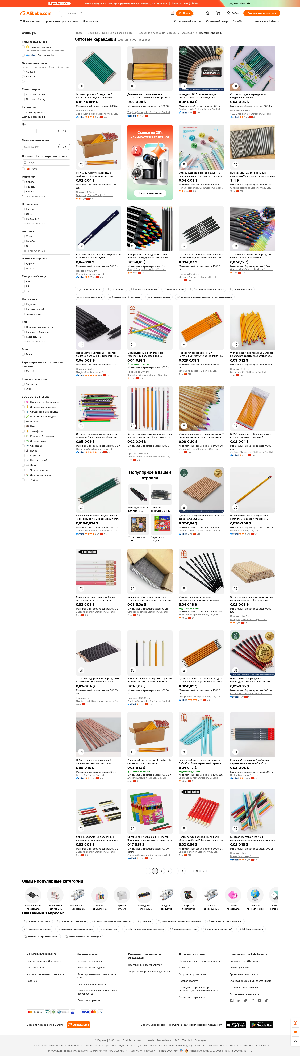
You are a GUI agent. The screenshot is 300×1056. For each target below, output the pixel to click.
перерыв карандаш (160, 297)
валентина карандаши (146, 289)
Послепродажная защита (91, 984)
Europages (200, 1040)
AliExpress (100, 1040)
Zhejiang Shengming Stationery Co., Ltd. (148, 112)
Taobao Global (164, 1040)
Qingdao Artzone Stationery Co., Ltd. (198, 449)
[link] (295, 1023)
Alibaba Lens (45, 1024)
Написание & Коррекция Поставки (157, 32)
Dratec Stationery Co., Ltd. (90, 273)
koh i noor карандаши (252, 929)
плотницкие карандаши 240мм (43, 936)
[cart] (219, 13)
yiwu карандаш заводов (39, 929)
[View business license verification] (181, 1051)
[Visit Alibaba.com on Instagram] (252, 1000)
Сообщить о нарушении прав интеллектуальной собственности (198, 989)
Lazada (150, 1040)
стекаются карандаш (91, 289)
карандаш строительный (219, 929)
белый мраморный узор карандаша (114, 921)
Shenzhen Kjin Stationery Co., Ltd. (248, 372)
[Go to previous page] (148, 871)
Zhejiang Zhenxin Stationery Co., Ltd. (198, 277)
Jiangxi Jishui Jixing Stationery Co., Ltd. (97, 113)
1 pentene (146, 921)
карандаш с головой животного (226, 921)
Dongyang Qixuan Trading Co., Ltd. (94, 195)
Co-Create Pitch (35, 967)
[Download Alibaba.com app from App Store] (236, 1024)
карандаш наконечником (73, 921)
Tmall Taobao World (133, 1040)
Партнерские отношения (244, 987)
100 (196, 871)
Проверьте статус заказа (244, 974)
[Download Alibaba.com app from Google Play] (261, 1024)
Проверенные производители (145, 964)
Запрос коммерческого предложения (149, 971)
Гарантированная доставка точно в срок (96, 976)
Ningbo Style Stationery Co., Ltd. (93, 372)
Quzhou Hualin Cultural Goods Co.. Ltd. (199, 109)
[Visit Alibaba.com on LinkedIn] (238, 1000)
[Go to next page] (203, 871)
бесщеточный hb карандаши (126, 297)
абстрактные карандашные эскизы (146, 929)
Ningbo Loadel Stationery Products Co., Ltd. (150, 456)
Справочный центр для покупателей (199, 961)
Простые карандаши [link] (210, 32)
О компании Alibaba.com (41, 953)
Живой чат (184, 967)
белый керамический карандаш (85, 936)
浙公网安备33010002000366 (206, 1050)
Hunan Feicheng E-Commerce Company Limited (201, 187)
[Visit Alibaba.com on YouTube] (259, 1000)
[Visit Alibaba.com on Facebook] (232, 1000)
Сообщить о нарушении (192, 997)
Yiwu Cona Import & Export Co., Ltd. (198, 370)
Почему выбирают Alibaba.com (44, 961)
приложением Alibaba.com (206, 1024)
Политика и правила (88, 1000)
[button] (172, 13)
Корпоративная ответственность (45, 974)
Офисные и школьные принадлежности (110, 32)
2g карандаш (118, 289)
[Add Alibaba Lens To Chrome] (78, 1024)
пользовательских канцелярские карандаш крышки (206, 297)
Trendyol (187, 1040)
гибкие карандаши (243, 289)
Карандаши (187, 32)
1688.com (114, 1040)
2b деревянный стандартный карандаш (181, 921)
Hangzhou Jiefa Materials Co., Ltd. (94, 449)
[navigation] (46, 452)
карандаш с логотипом (185, 929)
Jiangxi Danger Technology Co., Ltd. (146, 269)
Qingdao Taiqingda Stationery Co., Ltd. (250, 187)
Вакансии (32, 980)
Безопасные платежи (89, 961)
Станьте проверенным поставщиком (250, 980)
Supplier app (158, 1024)
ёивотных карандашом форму (209, 289)
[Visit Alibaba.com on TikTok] (266, 1000)
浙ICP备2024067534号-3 (238, 1050)
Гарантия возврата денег (91, 967)
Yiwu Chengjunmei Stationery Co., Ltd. (250, 113)
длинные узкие (110, 929)
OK (64, 131)
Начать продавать (239, 967)
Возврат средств (188, 980)
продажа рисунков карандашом (77, 929)
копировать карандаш (91, 297)
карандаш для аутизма (39, 921)
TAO (177, 1040)
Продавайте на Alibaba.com (245, 961)
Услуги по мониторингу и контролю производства (97, 992)
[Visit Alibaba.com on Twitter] (245, 1000)
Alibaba (78, 32)
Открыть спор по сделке (192, 974)
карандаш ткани (175, 289)
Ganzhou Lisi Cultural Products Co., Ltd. (251, 269)
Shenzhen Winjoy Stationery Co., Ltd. (147, 375)
